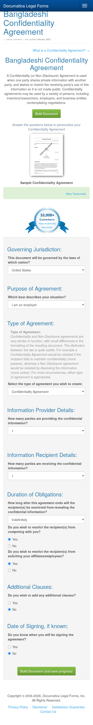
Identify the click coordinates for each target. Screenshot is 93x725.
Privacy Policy (18, 707)
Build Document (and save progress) (46, 671)
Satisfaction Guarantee (68, 707)
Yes (15, 539)
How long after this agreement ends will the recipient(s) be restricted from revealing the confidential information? (41, 507)
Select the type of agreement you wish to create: (45, 383)
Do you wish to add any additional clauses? (42, 595)
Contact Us (48, 711)
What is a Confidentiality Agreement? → (61, 50)
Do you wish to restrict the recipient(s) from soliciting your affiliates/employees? (41, 553)
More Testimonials (76, 193)
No (14, 546)
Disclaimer (40, 707)
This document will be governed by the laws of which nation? (44, 259)
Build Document (46, 113)
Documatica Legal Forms (26, 6)
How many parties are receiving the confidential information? (44, 465)
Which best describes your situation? (37, 297)
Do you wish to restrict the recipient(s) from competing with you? (41, 529)
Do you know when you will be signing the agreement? (41, 636)
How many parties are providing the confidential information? (45, 420)
